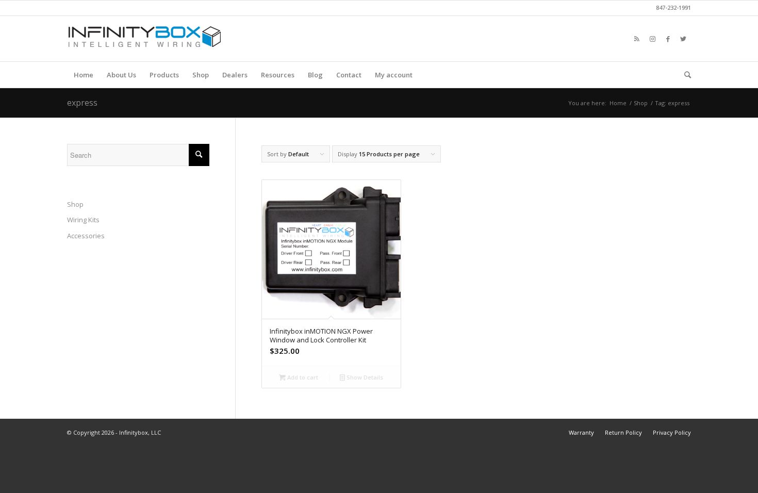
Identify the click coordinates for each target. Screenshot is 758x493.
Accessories (86, 235)
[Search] (684, 75)
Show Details (364, 377)
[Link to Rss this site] (637, 38)
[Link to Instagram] (652, 38)
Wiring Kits (83, 219)
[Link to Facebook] (667, 38)
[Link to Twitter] (683, 38)
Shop (75, 204)
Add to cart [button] (302, 377)
